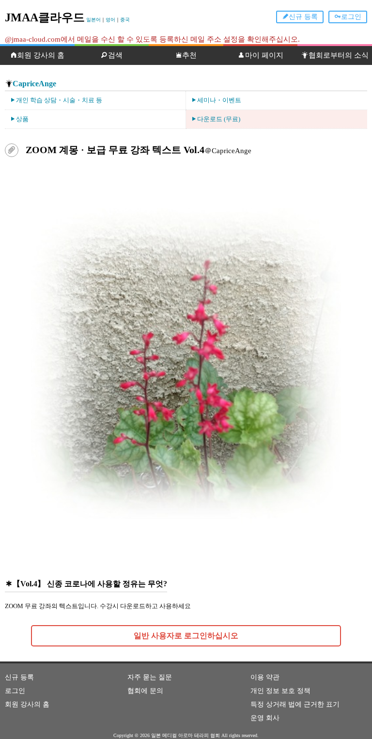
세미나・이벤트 (219, 100)
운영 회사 (264, 718)
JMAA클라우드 (45, 17)
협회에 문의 (145, 690)
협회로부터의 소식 (339, 55)
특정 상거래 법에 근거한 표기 (295, 704)
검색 (115, 55)
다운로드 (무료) (218, 119)
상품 (22, 119)
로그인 (351, 16)
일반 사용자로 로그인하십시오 (186, 635)
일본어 (93, 19)
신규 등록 (303, 16)
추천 (189, 55)
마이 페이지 (264, 55)
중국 (125, 19)
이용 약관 (264, 677)
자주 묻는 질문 (149, 677)
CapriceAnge (34, 83)
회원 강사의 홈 (40, 55)
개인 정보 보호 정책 (280, 690)
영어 (110, 19)
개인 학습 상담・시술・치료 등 (59, 100)
